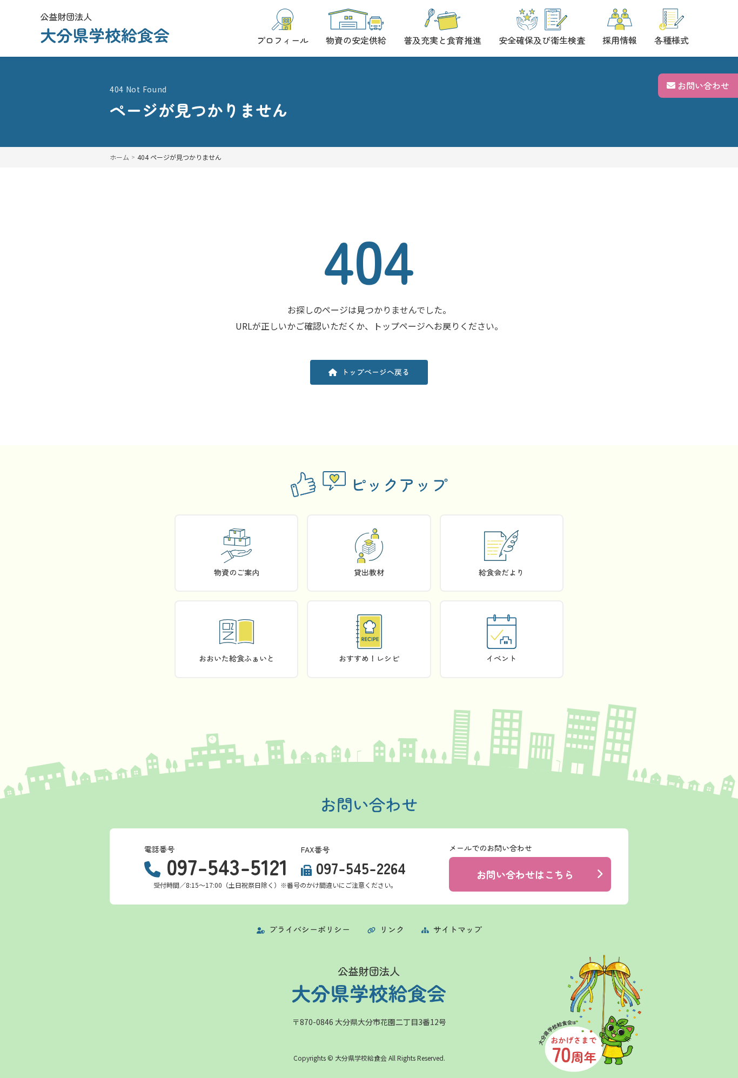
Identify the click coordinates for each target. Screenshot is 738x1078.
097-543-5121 (227, 866)
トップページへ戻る (375, 371)
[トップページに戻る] (105, 28)
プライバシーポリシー (308, 929)
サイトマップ (456, 929)
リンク (391, 929)
